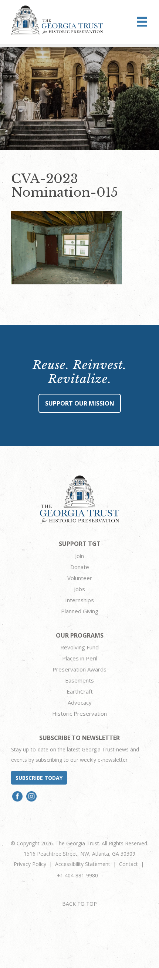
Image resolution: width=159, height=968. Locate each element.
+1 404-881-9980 (77, 875)
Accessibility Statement (82, 863)
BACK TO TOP (79, 903)
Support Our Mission (79, 403)
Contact (128, 863)
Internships (79, 600)
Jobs (79, 589)
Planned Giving (79, 611)
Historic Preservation (79, 713)
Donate (79, 567)
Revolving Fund (79, 647)
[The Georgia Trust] (57, 20)
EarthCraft (80, 691)
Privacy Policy (30, 863)
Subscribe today (39, 777)
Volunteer (79, 578)
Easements (79, 680)
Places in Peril (79, 658)
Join (79, 556)
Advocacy (80, 702)
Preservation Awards (79, 669)
